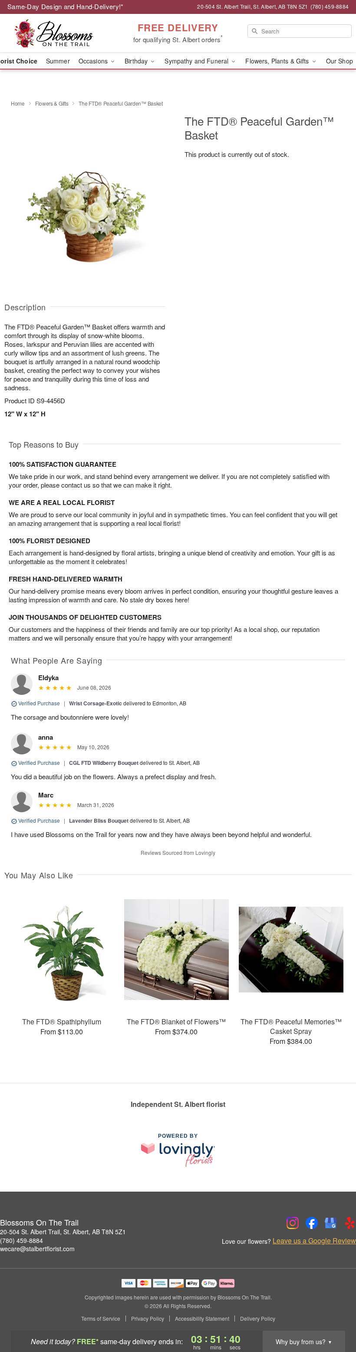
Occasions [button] (94, 60)
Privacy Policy (147, 1318)
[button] (333, 1315)
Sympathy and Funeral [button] (197, 60)
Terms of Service (100, 1318)
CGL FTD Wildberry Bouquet (103, 763)
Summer (58, 60)
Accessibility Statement (202, 1318)
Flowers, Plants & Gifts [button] (277, 60)
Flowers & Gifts (52, 103)
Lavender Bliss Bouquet (99, 820)
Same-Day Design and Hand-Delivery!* (65, 6)
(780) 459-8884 (21, 1240)
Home (18, 103)
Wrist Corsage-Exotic (95, 703)
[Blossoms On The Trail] (61, 33)
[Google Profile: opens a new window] (331, 1223)
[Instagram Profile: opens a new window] (293, 1223)
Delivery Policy (257, 1318)
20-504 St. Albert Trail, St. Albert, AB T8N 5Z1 (63, 1231)
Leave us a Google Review (314, 1241)
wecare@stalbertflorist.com (37, 1248)
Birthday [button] (137, 60)
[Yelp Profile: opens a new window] (350, 1223)
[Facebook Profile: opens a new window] (312, 1223)
